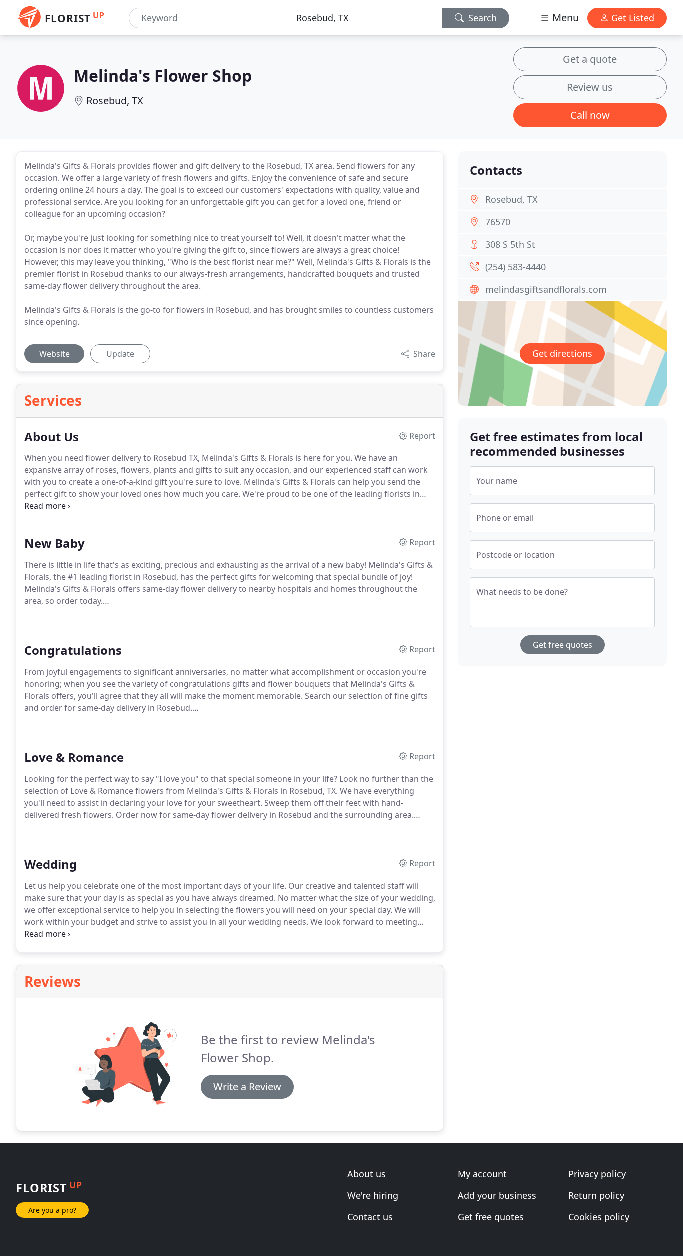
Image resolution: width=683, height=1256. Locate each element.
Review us (590, 87)
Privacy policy (597, 1174)
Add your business (497, 1195)
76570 (498, 222)
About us (367, 1174)
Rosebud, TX (115, 100)
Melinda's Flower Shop (163, 75)
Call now (590, 115)
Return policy (596, 1195)
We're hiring (373, 1195)
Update (120, 353)
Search (481, 18)
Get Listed (631, 18)
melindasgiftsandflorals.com (546, 289)
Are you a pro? (52, 1210)
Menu (564, 17)
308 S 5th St (511, 244)
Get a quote (590, 59)
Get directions (562, 353)
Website (55, 353)
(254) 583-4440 (516, 267)
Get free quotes (562, 644)
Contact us (370, 1217)
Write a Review (248, 1086)
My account (482, 1174)
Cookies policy (599, 1217)
